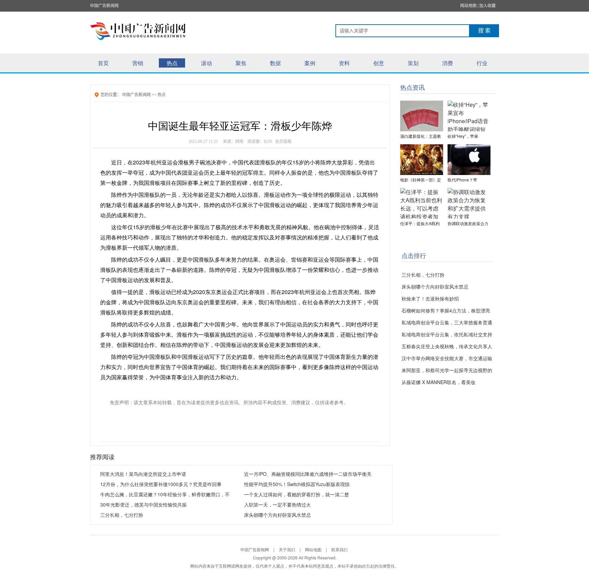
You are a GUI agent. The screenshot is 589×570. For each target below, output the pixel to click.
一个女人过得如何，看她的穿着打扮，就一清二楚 (296, 494)
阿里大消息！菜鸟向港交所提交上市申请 (143, 473)
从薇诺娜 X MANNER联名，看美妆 (438, 382)
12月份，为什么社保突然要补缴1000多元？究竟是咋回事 (161, 484)
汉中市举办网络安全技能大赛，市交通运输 (447, 358)
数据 (275, 63)
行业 (482, 63)
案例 (309, 63)
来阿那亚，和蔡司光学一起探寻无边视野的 (447, 370)
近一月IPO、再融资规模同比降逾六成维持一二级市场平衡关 (308, 473)
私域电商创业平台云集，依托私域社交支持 (447, 334)
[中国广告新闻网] (141, 31)
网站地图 (468, 5)
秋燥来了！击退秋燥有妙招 (430, 298)
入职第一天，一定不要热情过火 (277, 504)
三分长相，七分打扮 (121, 514)
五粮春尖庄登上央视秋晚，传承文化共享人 (447, 346)
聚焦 (241, 63)
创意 (378, 63)
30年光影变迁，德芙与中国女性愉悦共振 (143, 504)
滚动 (206, 63)
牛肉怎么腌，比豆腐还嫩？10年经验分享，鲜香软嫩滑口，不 (165, 494)
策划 (413, 63)
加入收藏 (487, 5)
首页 (103, 63)
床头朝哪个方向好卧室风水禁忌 (277, 514)
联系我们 (339, 549)
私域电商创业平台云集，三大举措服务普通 (447, 322)
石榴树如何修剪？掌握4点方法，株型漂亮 (446, 310)
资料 (344, 63)
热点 (172, 63)
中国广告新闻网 (104, 5)
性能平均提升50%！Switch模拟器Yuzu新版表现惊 (297, 484)
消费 (447, 63)
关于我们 (287, 549)
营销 (137, 63)
